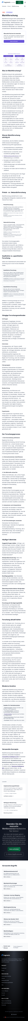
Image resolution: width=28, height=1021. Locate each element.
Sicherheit (4, 1005)
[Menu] (25, 2)
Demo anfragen (19, 2)
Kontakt (3, 995)
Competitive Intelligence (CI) (10, 756)
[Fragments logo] (6, 2)
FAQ (2, 984)
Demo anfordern (14, 41)
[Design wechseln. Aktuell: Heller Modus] (25, 6)
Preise (3, 970)
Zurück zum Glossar (7, 947)
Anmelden (13, 2)
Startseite (4, 6)
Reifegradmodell (5, 980)
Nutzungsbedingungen (6, 1003)
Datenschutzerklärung (6, 1000)
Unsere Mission (5, 990)
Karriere (3, 993)
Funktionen (4, 968)
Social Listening (8, 714)
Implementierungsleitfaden (7, 982)
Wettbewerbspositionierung (11, 156)
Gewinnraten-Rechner (6, 976)
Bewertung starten (8, 812)
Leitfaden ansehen (8, 796)
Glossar (9, 6)
